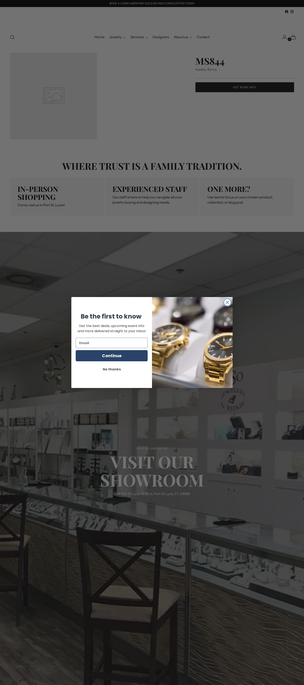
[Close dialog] (227, 302)
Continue (112, 356)
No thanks (112, 369)
